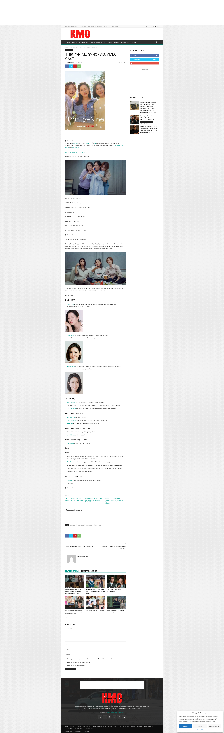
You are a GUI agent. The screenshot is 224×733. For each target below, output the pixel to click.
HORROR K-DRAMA (89, 728)
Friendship (72, 525)
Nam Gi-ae (70, 443)
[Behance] (147, 26)
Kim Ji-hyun (75, 148)
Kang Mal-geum (72, 420)
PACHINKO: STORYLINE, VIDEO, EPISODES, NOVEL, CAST (114, 547)
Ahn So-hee (71, 462)
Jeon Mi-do (70, 335)
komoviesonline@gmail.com (115, 712)
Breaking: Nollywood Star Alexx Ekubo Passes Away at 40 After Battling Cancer (149, 128)
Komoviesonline (70, 62)
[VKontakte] (158, 26)
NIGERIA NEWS (144, 112)
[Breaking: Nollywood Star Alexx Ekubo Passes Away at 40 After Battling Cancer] (134, 129)
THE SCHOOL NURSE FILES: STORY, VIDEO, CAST (79, 546)
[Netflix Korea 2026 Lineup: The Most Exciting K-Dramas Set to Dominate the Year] (95, 581)
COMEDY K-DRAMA (148, 726)
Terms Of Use (115, 26)
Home (88, 26)
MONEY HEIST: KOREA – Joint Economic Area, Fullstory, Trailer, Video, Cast (93, 500)
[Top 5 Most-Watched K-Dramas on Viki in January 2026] (95, 602)
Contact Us (99, 26)
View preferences (214, 726)
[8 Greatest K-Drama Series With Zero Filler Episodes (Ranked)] (116, 602)
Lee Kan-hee (71, 417)
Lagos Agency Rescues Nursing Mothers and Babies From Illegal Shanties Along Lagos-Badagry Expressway (148, 106)
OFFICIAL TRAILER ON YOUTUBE (75, 152)
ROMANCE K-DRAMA (113, 42)
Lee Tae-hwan (71, 408)
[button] (220, 713)
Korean (75, 143)
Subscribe (155, 63)
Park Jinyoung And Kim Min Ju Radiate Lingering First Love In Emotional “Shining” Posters (73, 591)
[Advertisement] (52, 12)
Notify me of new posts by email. (76, 665)
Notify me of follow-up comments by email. (79, 662)
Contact (134, 42)
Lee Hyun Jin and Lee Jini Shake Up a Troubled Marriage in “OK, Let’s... (148, 118)
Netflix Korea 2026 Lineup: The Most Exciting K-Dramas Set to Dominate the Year (95, 591)
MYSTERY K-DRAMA (125, 726)
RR (95, 143)
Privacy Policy (200, 730)
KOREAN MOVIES (83, 42)
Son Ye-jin (117, 145)
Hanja (87, 143)
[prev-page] (66, 617)
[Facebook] (149, 26)
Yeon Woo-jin (71, 402)
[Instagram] (151, 26)
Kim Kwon (70, 480)
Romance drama (89, 525)
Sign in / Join (83, 26)
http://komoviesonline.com (83, 559)
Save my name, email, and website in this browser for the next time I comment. (89, 659)
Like (156, 55)
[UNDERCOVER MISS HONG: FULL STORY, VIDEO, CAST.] (116, 581)
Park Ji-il (70, 423)
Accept (185, 726)
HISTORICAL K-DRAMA (136, 726)
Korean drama (80, 525)
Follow (155, 59)
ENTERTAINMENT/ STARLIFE (98, 42)
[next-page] (69, 617)
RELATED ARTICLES (72, 571)
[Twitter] (153, 26)
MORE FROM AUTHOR (89, 571)
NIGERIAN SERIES (125, 42)
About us (93, 26)
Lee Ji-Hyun (71, 435)
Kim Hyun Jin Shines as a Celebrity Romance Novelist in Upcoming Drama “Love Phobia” (74, 612)
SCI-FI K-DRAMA (69, 728)
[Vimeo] (156, 26)
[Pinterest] (75, 66)
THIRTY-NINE (98, 525)
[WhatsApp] (79, 66)
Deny (200, 726)
